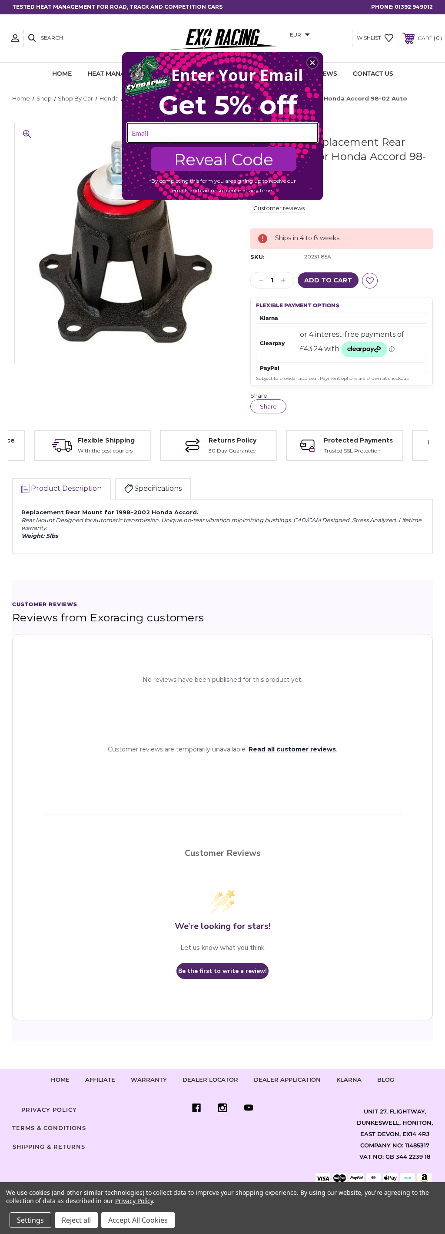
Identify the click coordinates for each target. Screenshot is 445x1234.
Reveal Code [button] (223, 159)
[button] (312, 62)
